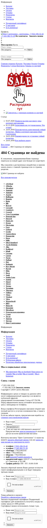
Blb (7, 203)
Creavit (9, 212)
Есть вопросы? (12, 358)
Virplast (9, 297)
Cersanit (9, 208)
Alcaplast (9, 188)
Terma (8, 286)
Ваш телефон (11, 479)
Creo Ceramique (12, 214)
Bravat (8, 206)
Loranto (9, 253)
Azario (8, 195)
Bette (8, 201)
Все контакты (22, 36)
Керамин (9, 308)
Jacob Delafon (11, 245)
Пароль (9, 424)
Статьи (13, 66)
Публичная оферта (13, 360)
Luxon (8, 256)
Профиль (4, 32)
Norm (8, 258)
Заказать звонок (36, 36)
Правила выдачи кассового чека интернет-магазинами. (23, 122)
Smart (8, 282)
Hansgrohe (10, 236)
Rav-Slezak (10, 266)
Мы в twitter (17, 374)
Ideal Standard (11, 243)
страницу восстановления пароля (14, 417)
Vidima (8, 293)
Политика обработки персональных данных (24, 362)
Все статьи (5, 145)
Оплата (34, 64)
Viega (8, 295)
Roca (8, 273)
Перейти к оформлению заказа (13, 497)
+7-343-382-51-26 (8, 36)
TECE (8, 284)
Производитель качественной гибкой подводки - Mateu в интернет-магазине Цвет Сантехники (26, 132)
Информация (6, 2)
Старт (8, 314)
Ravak (8, 269)
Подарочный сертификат (16, 354)
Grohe (8, 232)
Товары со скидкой (33, 66)
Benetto (9, 199)
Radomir (9, 264)
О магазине (10, 356)
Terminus (9, 288)
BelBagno (9, 197)
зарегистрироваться (28, 431)
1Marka (9, 186)
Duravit (9, 219)
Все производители (9, 177)
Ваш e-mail (10, 422)
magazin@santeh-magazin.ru (21, 457)
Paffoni (8, 260)
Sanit (8, 275)
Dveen (8, 223)
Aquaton (9, 192)
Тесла (8, 316)
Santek (8, 279)
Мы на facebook (24, 372)
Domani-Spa (11, 216)
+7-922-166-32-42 (37, 34)
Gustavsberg (11, 234)
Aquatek (9, 190)
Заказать (10, 491)
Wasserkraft (11, 301)
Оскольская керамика (15, 312)
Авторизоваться (12, 427)
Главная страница (8, 64)
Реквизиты (5, 66)
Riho (8, 271)
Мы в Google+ (28, 374)
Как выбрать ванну (23, 140)
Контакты (21, 66)
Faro (8, 227)
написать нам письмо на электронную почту (22, 441)
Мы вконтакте (11, 372)
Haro (8, 238)
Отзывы (41, 64)
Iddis (8, 240)
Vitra (8, 299)
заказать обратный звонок (18, 440)
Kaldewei (9, 249)
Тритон (9, 319)
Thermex (9, 290)
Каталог (19, 64)
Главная (4, 147)
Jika (7, 247)
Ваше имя (10, 476)
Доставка (27, 64)
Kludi (8, 251)
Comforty (10, 210)
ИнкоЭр (9, 306)
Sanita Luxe (10, 277)
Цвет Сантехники (13, 323)
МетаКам (10, 310)
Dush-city (9, 221)
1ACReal (9, 184)
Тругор (9, 321)
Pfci (7, 262)
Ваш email (10, 513)
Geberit (9, 229)
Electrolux (10, 225)
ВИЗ (7, 303)
